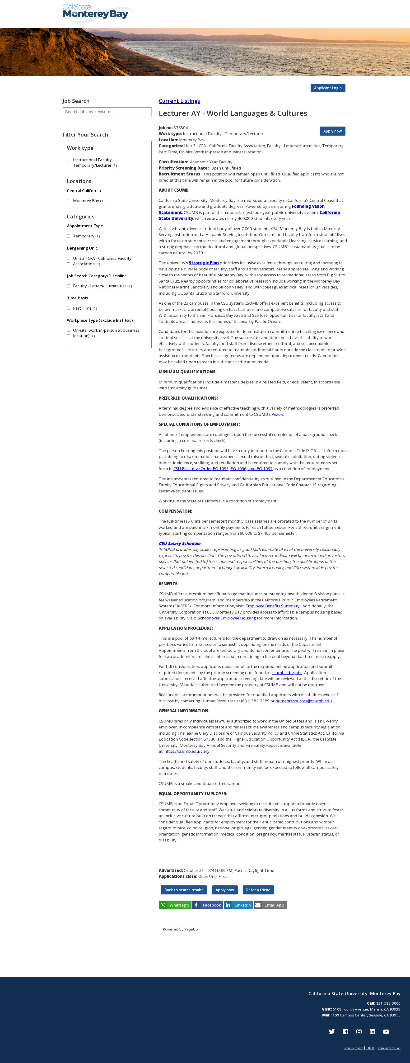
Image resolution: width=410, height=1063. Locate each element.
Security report (353, 1048)
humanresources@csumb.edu (303, 701)
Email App (274, 905)
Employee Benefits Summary (273, 606)
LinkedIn (243, 905)
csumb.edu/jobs (287, 672)
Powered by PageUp (180, 929)
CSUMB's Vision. (269, 414)
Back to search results (184, 890)
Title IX (370, 1048)
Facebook (212, 905)
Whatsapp (179, 905)
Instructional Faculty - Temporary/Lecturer (94, 162)
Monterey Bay (88, 200)
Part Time (84, 308)
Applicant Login (328, 87)
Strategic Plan (204, 262)
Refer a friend (258, 890)
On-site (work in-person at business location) (106, 332)
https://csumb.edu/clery (187, 751)
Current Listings (179, 100)
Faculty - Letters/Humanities (102, 285)
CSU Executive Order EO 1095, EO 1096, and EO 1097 (223, 468)
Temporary (86, 236)
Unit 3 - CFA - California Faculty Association (102, 260)
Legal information (389, 1048)
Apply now (332, 131)
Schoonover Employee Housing (227, 618)
